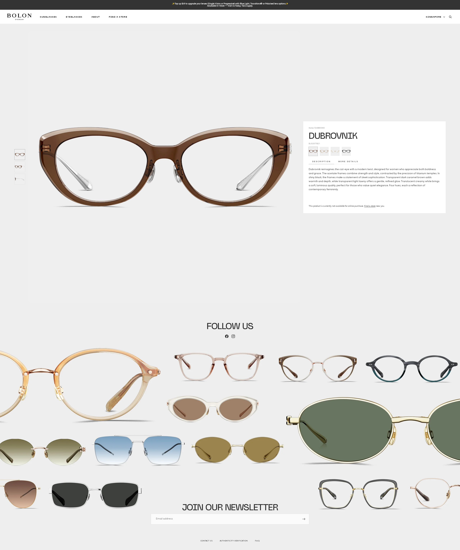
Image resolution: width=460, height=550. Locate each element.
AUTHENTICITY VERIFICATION (234, 541)
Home (311, 128)
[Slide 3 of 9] (19, 179)
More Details (348, 161)
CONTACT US (207, 541)
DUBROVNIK (320, 128)
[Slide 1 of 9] (19, 154)
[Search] (450, 17)
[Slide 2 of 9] (19, 166)
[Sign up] (304, 519)
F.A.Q (257, 541)
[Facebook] (227, 336)
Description (321, 161)
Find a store (369, 206)
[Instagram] (233, 336)
